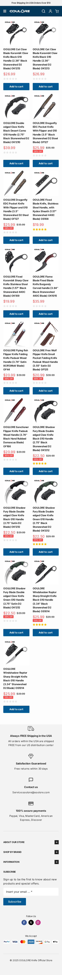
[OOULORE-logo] (20, 11)
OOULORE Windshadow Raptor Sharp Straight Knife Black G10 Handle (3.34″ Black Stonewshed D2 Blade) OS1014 (45, 600)
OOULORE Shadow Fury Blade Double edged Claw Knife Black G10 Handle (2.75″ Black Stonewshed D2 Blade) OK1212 (44, 439)
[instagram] (38, 922)
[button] (31, 842)
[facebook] (24, 922)
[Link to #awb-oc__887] (43, 11)
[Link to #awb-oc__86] (4, 11)
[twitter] (31, 922)
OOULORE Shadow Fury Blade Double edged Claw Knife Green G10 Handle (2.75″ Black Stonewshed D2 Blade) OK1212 (44, 519)
